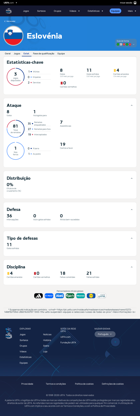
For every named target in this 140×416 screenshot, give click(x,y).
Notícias (47, 334)
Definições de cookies (113, 383)
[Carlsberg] (70, 295)
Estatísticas (25, 357)
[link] (26, 11)
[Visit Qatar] (101, 295)
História (47, 340)
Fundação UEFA (68, 342)
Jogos (17, 53)
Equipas (24, 362)
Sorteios (24, 340)
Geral (8, 53)
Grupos (23, 345)
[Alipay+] (49, 295)
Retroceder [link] (11, 21)
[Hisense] (80, 295)
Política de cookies (84, 383)
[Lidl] (91, 295)
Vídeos (23, 351)
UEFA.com (65, 336)
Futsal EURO (9, 11)
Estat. (27, 53)
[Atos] (59, 295)
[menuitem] (26, 11)
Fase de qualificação (43, 53)
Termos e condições (56, 383)
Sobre (46, 345)
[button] (74, 11)
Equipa (61, 53)
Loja (45, 351)
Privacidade (27, 383)
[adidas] (38, 295)
